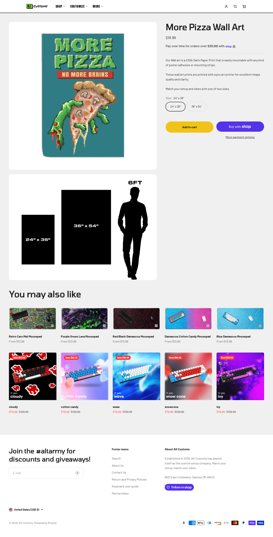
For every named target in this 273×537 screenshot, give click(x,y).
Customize (77, 6)
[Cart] (244, 6)
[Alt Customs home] (37, 6)
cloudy (13, 406)
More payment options (240, 137)
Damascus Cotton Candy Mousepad (188, 336)
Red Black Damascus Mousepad (133, 336)
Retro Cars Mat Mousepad (25, 336)
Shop (59, 6)
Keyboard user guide (125, 486)
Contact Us (119, 472)
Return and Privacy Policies (129, 479)
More (96, 6)
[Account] (226, 6)
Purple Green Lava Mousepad (80, 336)
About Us (118, 465)
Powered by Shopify (45, 522)
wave (116, 406)
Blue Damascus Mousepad (234, 336)
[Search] (235, 6)
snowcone (171, 406)
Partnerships (120, 493)
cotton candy (69, 406)
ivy (218, 406)
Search (116, 458)
